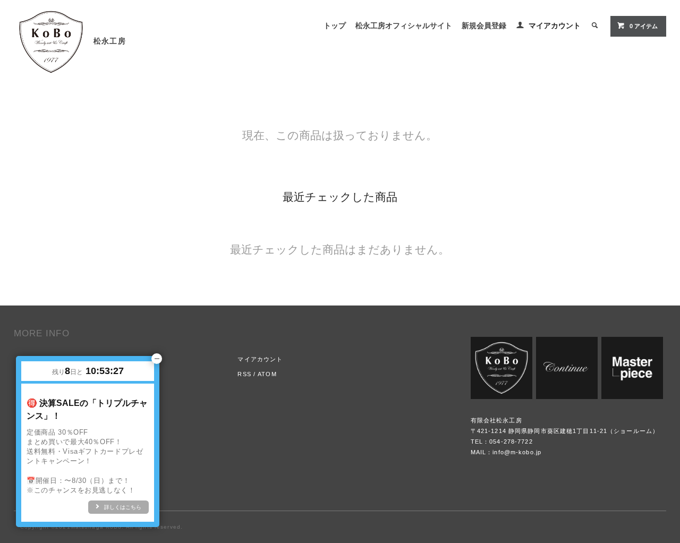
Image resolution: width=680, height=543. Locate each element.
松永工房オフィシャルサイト (403, 25)
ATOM (267, 374)
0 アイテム (644, 26)
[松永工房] (51, 39)
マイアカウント (555, 25)
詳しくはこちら (122, 507)
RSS (244, 374)
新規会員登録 (484, 25)
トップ (335, 25)
